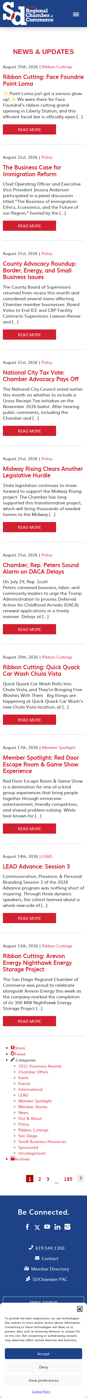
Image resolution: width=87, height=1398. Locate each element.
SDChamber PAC (50, 1279)
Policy (47, 157)
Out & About (30, 1118)
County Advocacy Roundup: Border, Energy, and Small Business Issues (39, 270)
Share (18, 1048)
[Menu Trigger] (76, 14)
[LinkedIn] (57, 1227)
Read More (29, 129)
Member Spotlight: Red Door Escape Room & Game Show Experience (41, 764)
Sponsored (28, 1147)
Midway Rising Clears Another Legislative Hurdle (43, 471)
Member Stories (33, 1106)
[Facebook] (27, 1227)
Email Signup (43, 1302)
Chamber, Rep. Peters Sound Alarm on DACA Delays (41, 568)
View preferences (44, 1380)
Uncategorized (31, 1153)
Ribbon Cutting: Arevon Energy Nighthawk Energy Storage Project (37, 962)
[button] (79, 1308)
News (23, 1112)
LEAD (47, 856)
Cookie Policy (41, 1391)
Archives (22, 1159)
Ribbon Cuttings (57, 66)
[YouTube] (47, 1227)
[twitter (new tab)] (38, 1227)
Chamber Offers (33, 1072)
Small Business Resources (42, 1141)
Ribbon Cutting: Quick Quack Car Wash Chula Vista (41, 670)
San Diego (27, 1135)
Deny (43, 1367)
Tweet (18, 1054)
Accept (43, 1353)
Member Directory (50, 1268)
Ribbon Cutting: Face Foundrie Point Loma (43, 79)
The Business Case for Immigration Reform (32, 170)
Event (23, 1077)
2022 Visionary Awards (40, 1066)
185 (68, 1178)
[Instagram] (67, 1227)
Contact (50, 1258)
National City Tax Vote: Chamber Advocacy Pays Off (41, 375)
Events (24, 1083)
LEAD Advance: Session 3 (36, 866)
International (30, 1089)
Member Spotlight (58, 747)
